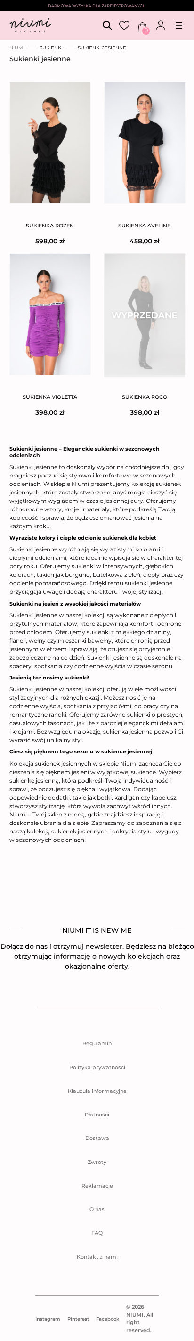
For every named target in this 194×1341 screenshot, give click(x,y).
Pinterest (78, 1319)
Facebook (107, 1319)
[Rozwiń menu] (179, 25)
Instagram (47, 1319)
